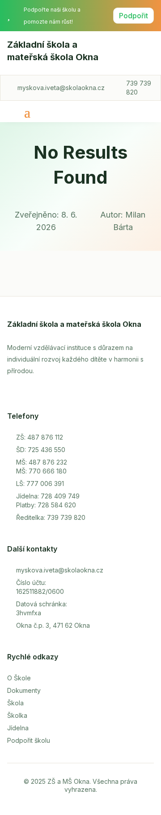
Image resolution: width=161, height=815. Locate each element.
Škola (15, 703)
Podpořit (133, 15)
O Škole (19, 678)
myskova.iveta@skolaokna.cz (61, 87)
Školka (17, 715)
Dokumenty (24, 690)
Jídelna (18, 728)
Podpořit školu (28, 740)
